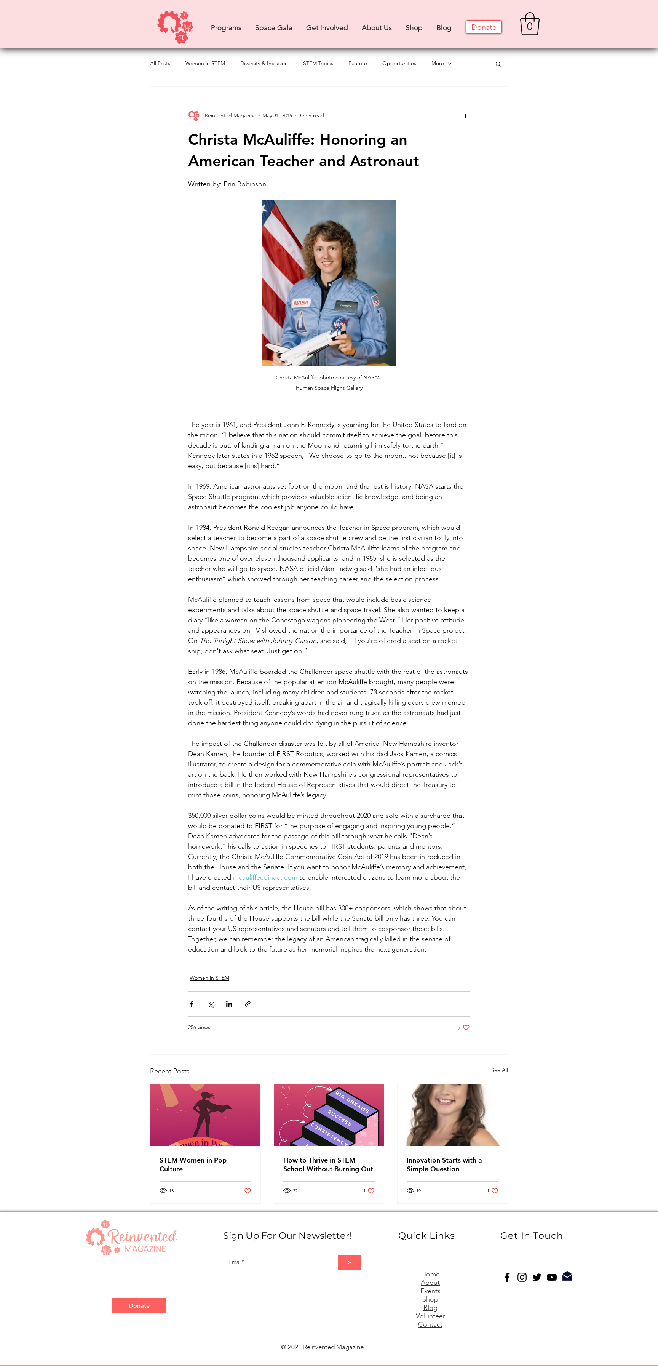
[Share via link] (247, 1004)
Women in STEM (205, 63)
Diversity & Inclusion (264, 63)
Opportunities (399, 63)
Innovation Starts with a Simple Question (444, 1164)
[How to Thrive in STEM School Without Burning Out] (329, 1115)
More (437, 63)
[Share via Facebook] (191, 1004)
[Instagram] (522, 1277)
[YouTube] (552, 1277)
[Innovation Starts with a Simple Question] (453, 1115)
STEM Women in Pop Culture (193, 1164)
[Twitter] (537, 1277)
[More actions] (465, 115)
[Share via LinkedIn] (229, 1004)
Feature (357, 63)
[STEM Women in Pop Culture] (205, 1115)
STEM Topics (318, 63)
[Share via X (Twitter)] (210, 1004)
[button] (226, 24)
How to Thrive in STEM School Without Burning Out (328, 1164)
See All (499, 1070)
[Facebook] (507, 1277)
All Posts (160, 63)
